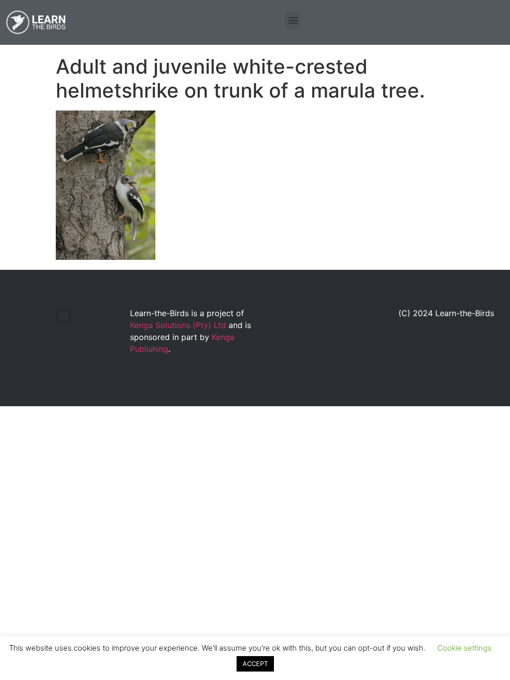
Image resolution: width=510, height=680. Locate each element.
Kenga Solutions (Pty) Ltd (178, 325)
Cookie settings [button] (464, 648)
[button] (293, 20)
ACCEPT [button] (255, 664)
